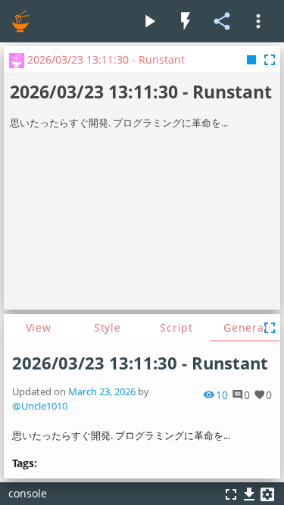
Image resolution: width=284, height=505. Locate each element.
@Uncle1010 (39, 406)
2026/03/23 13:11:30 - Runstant (140, 363)
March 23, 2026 (102, 391)
